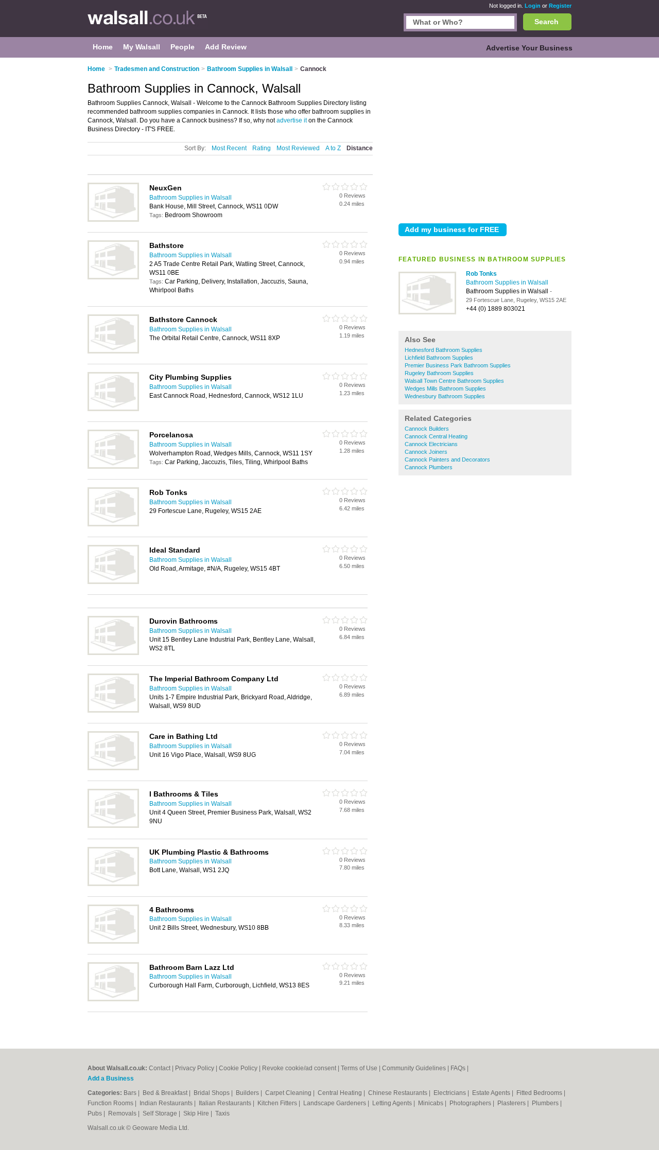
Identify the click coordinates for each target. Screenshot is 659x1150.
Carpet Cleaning (289, 1092)
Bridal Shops (212, 1092)
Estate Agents (492, 1092)
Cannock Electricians (431, 444)
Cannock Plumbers (429, 467)
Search (546, 21)
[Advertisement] (484, 138)
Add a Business (111, 1078)
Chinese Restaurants (398, 1092)
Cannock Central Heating (436, 436)
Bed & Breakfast (166, 1092)
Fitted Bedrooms (540, 1092)
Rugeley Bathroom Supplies (439, 373)
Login (533, 6)
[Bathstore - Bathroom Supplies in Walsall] (113, 277)
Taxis (222, 1113)
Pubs (95, 1113)
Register (560, 6)
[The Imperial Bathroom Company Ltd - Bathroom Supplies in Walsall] (113, 710)
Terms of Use (359, 1068)
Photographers (471, 1103)
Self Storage (161, 1113)
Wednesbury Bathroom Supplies (445, 396)
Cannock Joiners (426, 452)
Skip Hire (197, 1113)
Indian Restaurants (167, 1103)
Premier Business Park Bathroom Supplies (458, 365)
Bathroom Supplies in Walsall (507, 282)
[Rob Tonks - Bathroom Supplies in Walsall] (427, 312)
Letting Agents (392, 1103)
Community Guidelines (414, 1068)
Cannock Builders (427, 429)
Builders (248, 1092)
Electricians (450, 1092)
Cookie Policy (238, 1068)
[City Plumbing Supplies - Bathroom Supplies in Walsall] (113, 409)
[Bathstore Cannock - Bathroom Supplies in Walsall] (113, 351)
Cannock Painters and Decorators (447, 459)
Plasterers (512, 1103)
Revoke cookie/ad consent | (301, 1068)
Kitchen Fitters (278, 1103)
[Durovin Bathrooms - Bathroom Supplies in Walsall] (113, 653)
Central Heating (340, 1092)
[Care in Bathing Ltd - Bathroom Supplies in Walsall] (113, 768)
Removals (123, 1113)
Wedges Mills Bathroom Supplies (445, 388)
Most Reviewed (298, 148)
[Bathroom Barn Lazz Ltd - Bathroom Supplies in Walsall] (113, 999)
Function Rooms (111, 1103)
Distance (359, 148)
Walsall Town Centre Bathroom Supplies (454, 381)
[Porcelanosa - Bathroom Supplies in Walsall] (113, 466)
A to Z (333, 148)
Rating (261, 148)
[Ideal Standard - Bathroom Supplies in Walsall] (113, 582)
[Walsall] (148, 23)
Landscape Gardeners (335, 1103)
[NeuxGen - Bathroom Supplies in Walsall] (113, 219)
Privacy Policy (194, 1068)
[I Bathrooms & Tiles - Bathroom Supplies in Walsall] (113, 825)
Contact (159, 1068)
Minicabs (431, 1103)
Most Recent (229, 148)
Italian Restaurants (226, 1103)
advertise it (291, 120)
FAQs (457, 1068)
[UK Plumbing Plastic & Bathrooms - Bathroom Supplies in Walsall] (113, 884)
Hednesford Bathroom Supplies (443, 350)
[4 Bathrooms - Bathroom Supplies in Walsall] (113, 941)
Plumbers (546, 1103)
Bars (131, 1092)
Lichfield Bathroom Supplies (439, 358)
